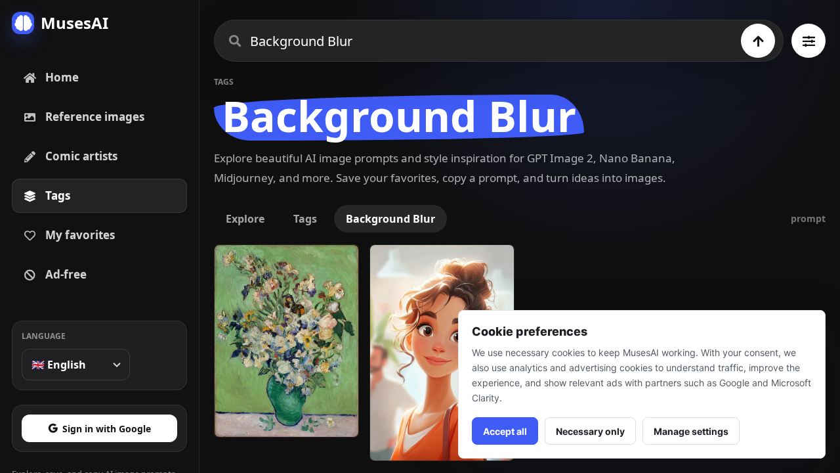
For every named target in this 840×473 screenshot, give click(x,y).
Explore (245, 219)
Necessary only (590, 431)
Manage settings (691, 431)
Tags (305, 219)
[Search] (758, 41)
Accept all (505, 431)
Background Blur (390, 219)
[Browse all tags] (808, 41)
